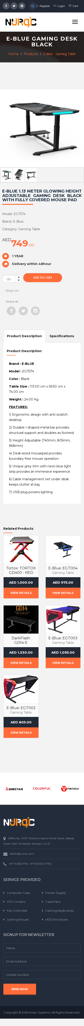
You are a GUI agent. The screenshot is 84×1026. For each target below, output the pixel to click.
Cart (75, 6)
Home (14, 54)
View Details (21, 593)
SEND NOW (19, 989)
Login (61, 6)
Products (31, 54)
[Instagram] (35, 310)
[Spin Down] (18, 281)
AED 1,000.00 (21, 582)
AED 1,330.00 (21, 652)
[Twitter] (23, 310)
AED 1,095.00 (63, 652)
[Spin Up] (18, 277)
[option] (14, 789)
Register (45, 6)
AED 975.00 (63, 582)
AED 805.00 (21, 722)
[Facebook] (11, 310)
